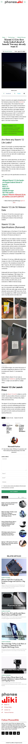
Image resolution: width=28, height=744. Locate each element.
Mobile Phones (22, 37)
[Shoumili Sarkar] (14, 440)
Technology (11, 37)
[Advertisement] (14, 19)
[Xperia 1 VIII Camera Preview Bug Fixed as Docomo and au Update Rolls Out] (22, 543)
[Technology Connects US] (14, 2)
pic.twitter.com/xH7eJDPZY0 (13, 197)
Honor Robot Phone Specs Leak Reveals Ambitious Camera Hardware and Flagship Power (9, 523)
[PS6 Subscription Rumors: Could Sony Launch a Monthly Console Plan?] (22, 533)
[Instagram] (6, 733)
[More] (24, 93)
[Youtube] (18, 733)
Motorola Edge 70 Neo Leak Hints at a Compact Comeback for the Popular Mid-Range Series (9, 514)
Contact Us (7, 710)
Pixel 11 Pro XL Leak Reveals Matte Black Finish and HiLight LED (10, 504)
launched (21, 102)
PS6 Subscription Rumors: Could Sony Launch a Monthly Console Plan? (9, 533)
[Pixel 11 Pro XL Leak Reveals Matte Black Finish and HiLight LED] (22, 504)
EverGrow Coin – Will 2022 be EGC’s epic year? (9, 429)
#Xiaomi (11, 195)
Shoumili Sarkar (8, 51)
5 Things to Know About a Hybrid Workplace (22, 428)
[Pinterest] (10, 733)
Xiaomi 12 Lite (9, 417)
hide (15, 125)
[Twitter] (14, 733)
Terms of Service (8, 712)
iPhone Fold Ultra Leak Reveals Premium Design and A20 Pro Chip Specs (13, 581)
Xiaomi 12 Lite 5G (12, 394)
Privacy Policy (8, 707)
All (18, 497)
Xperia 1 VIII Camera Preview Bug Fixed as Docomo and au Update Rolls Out (10, 543)
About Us (6, 704)
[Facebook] (3, 733)
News (3, 37)
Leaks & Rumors (6, 641)
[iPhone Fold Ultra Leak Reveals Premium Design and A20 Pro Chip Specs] (14, 567)
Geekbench (12, 379)
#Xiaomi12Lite (20, 195)
